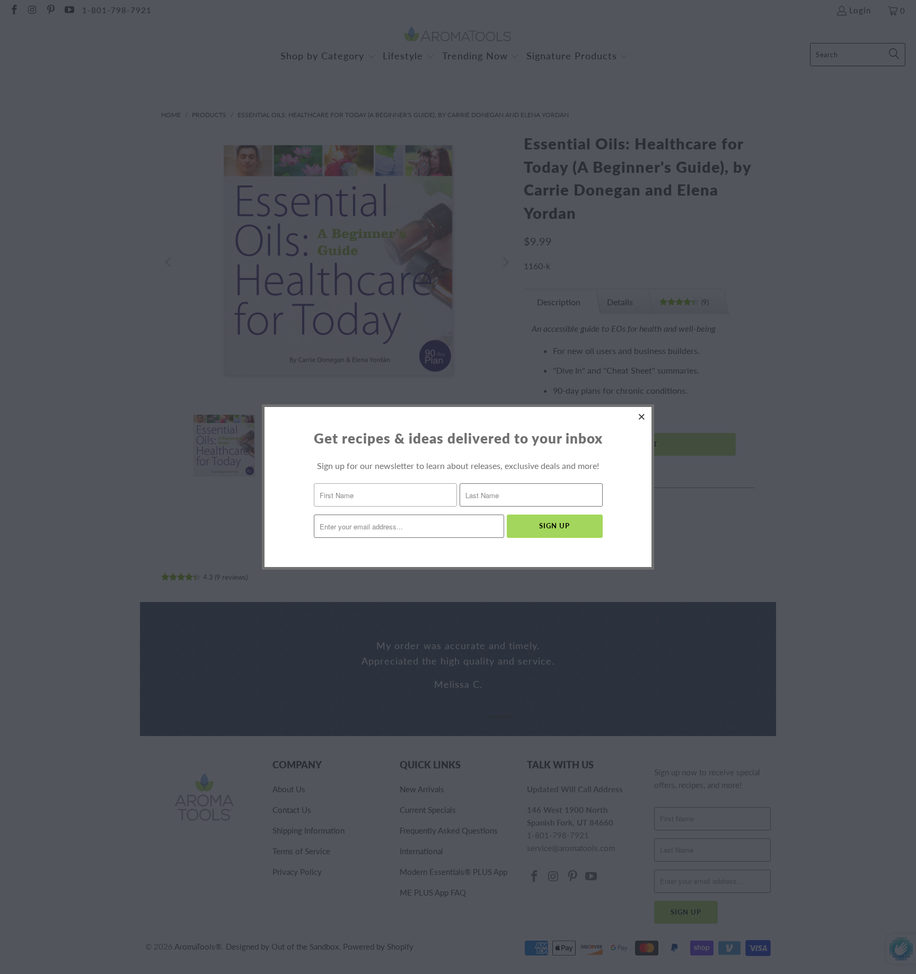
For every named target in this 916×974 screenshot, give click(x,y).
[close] (641, 416)
